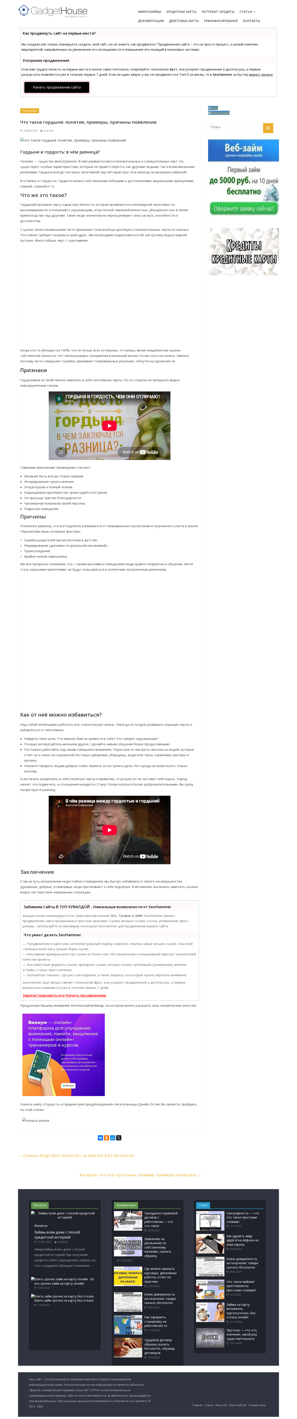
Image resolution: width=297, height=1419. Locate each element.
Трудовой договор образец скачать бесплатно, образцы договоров (159, 1346)
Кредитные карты (181, 12)
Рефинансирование (221, 21)
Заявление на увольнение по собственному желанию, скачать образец (157, 1247)
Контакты (251, 21)
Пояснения (29, 111)
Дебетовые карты (184, 21)
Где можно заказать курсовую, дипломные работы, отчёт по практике (160, 1275)
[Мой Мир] (112, 1138)
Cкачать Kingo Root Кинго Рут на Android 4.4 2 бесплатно (76, 1155)
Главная (197, 1405)
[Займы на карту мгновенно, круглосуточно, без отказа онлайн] (210, 1304)
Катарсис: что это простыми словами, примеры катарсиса (140, 1174)
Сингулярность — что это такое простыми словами (243, 1217)
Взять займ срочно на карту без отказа (63, 1300)
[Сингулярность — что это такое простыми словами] (210, 1213)
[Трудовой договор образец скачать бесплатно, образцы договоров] (128, 1340)
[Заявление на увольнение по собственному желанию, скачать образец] (128, 1239)
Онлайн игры (257, 1405)
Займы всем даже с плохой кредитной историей (57, 1234)
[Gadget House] (53, 10)
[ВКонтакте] (100, 1138)
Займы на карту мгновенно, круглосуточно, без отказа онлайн (241, 1310)
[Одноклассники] (106, 1138)
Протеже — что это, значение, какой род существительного (242, 1334)
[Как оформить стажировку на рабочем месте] (128, 1317)
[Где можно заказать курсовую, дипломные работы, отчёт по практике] (128, 1269)
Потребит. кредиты (218, 12)
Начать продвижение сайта (57, 87)
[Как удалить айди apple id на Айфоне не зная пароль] (210, 1236)
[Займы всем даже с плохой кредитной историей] (64, 1213)
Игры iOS (221, 1405)
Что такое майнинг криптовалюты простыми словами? (241, 1286)
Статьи (246, 12)
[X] (118, 1138)
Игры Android (237, 1405)
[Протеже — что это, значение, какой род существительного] (210, 1330)
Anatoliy (48, 130)
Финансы (40, 1225)
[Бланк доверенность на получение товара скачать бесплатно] (128, 1294)
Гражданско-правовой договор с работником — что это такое (161, 1219)
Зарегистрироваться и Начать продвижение (64, 995)
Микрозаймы (149, 12)
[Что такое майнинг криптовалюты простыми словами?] (210, 1282)
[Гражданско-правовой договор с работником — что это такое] (128, 1213)
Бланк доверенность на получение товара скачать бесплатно (160, 1298)
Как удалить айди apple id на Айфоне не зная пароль (243, 1240)
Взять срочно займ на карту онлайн (64, 1281)
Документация (151, 21)
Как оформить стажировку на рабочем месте (155, 1321)
